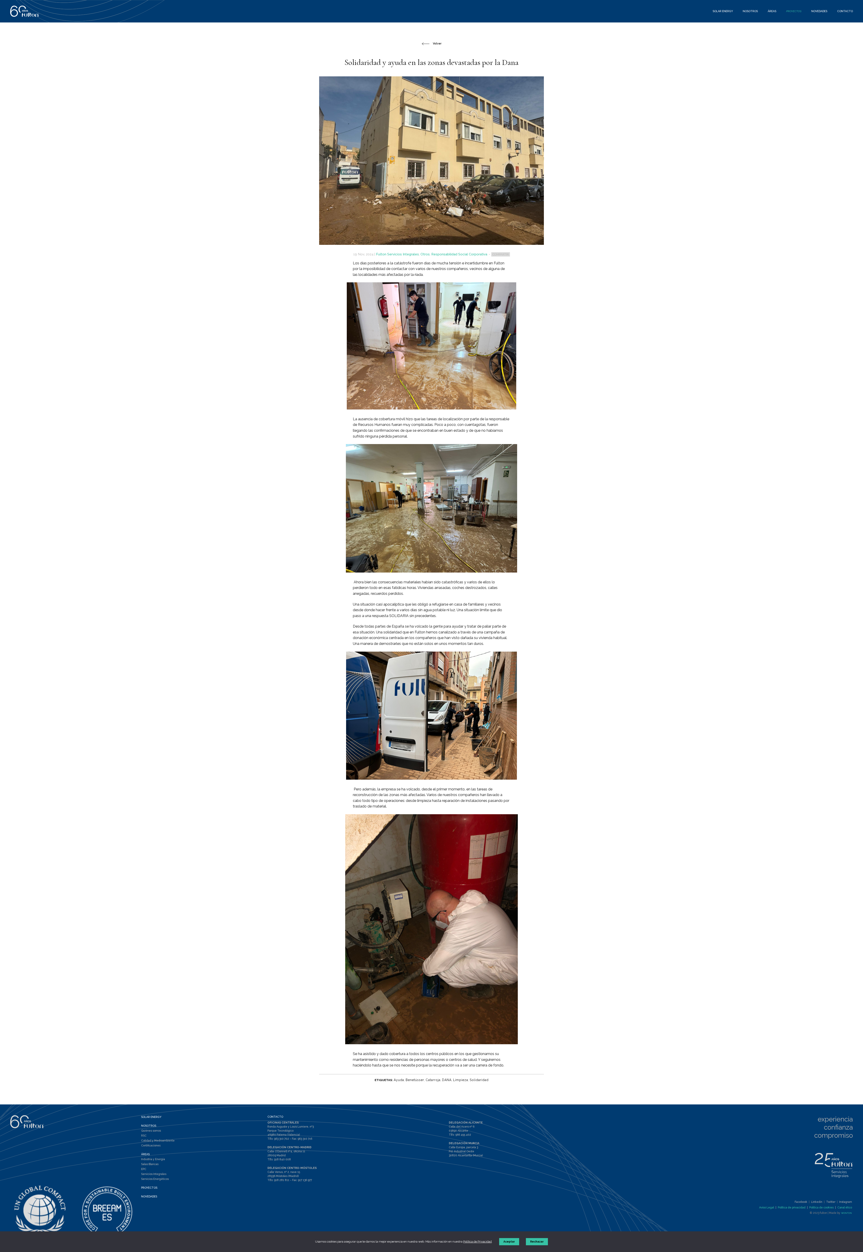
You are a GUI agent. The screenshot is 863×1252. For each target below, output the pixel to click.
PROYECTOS (149, 1187)
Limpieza (460, 1080)
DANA (447, 1080)
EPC (143, 1169)
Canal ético (844, 1207)
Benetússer (415, 1080)
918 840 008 (282, 1159)
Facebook (801, 1201)
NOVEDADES (149, 1196)
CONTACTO (275, 1116)
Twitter (830, 1201)
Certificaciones (150, 1145)
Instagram (845, 1201)
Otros (425, 254)
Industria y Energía (153, 1159)
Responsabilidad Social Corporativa (459, 254)
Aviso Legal (766, 1207)
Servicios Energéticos (155, 1179)
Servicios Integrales (153, 1174)
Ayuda (399, 1080)
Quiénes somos (151, 1130)
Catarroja (433, 1080)
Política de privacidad (791, 1207)
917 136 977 (305, 1180)
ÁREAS (145, 1154)
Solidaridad (479, 1080)
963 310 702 (281, 1138)
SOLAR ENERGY (151, 1117)
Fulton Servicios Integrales (397, 254)
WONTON (846, 1213)
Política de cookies (821, 1207)
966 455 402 (463, 1134)
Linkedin (816, 1201)
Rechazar (537, 1241)
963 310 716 (305, 1138)
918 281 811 (281, 1180)
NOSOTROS (148, 1125)
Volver (437, 43)
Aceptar (509, 1241)
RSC (144, 1135)
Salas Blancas (149, 1164)
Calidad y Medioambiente (158, 1140)
